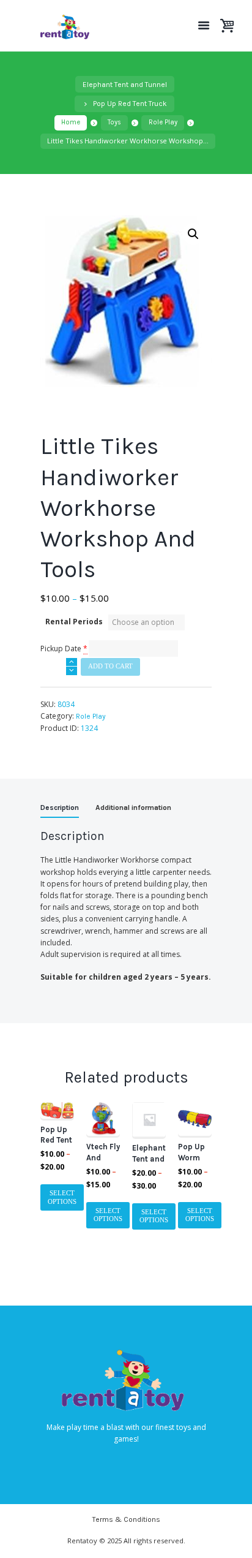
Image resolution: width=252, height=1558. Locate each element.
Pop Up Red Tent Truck (130, 103)
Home (70, 122)
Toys (114, 122)
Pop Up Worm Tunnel (191, 1157)
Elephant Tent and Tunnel (125, 84)
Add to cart (110, 666)
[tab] (59, 809)
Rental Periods (74, 621)
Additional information (133, 807)
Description (59, 807)
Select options (62, 1197)
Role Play (163, 122)
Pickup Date (60, 648)
